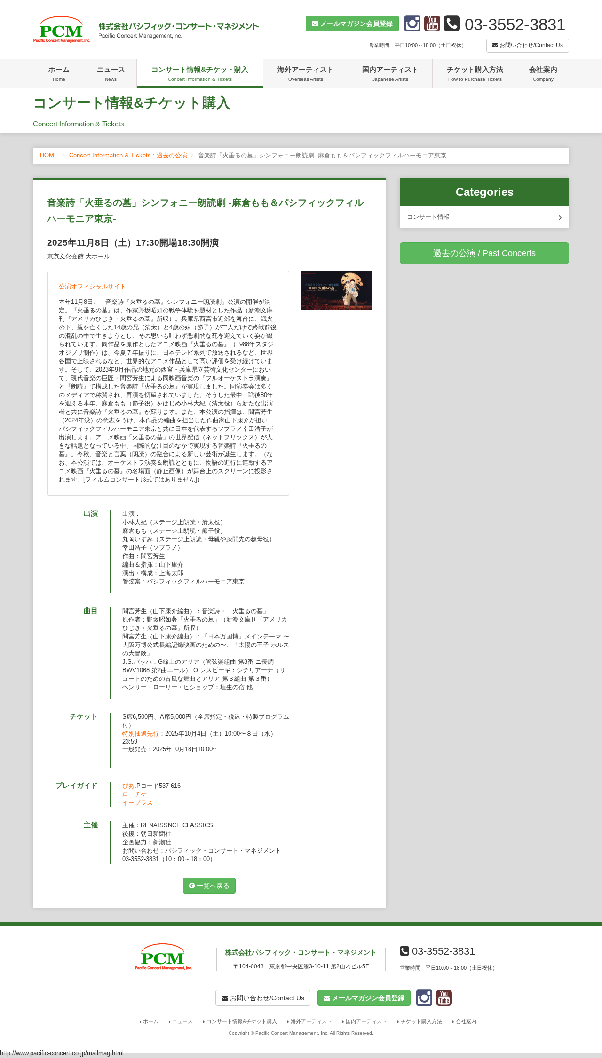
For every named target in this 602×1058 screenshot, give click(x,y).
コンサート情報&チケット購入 (199, 73)
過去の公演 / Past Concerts (484, 253)
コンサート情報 (428, 216)
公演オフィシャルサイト (92, 286)
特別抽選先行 (140, 733)
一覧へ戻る (212, 885)
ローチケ (134, 794)
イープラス (137, 802)
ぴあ (128, 785)
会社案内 (543, 73)
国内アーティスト (390, 73)
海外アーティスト (305, 73)
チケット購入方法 (475, 73)
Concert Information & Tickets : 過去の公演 (128, 155)
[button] (352, 23)
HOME (49, 155)
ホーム (59, 73)
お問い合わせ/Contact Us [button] (530, 45)
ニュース (111, 73)
